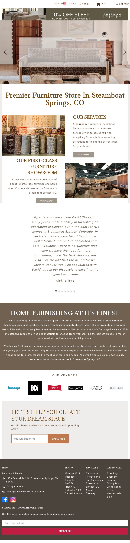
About (89, 490)
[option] (14, 388)
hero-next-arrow (124, 52)
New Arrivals (114, 493)
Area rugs (78, 124)
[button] (65, 16)
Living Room (114, 487)
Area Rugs (113, 473)
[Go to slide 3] (62, 291)
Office (110, 490)
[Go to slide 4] (65, 291)
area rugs (50, 346)
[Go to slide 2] (59, 291)
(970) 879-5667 (16, 486)
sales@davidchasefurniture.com (25, 491)
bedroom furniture (80, 346)
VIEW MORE (83, 154)
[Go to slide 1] (56, 291)
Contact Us (92, 473)
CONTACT (123, 4)
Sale (109, 496)
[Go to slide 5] (68, 291)
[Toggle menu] (4, 4)
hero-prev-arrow (5, 52)
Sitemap (91, 493)
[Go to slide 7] (74, 291)
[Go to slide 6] (71, 291)
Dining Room (114, 483)
